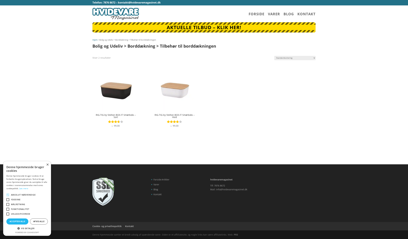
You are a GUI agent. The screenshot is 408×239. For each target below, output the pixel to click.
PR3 (236, 234)
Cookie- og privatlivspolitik (107, 226)
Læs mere (23, 188)
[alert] (27, 198)
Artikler (165, 179)
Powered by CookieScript (27, 232)
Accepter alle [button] (17, 221)
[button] (27, 228)
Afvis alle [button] (38, 221)
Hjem (95, 39)
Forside (256, 14)
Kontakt (306, 14)
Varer (274, 14)
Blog (289, 14)
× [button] (47, 165)
